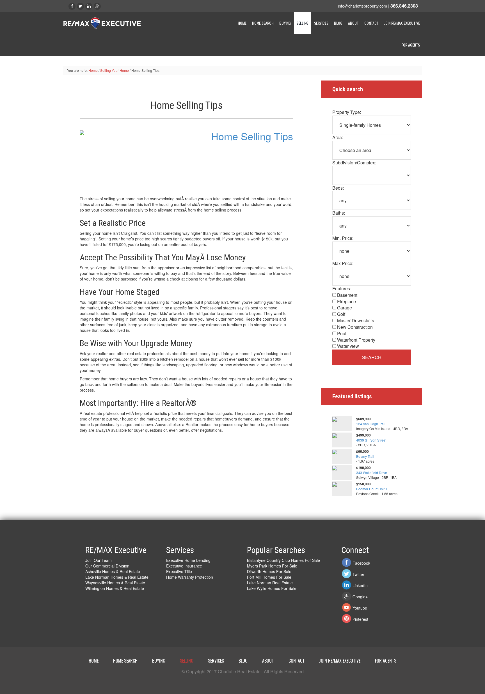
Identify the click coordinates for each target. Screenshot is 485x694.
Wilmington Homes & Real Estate (114, 588)
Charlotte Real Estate (108, 23)
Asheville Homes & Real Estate (112, 571)
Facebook (361, 563)
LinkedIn (360, 585)
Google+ (360, 596)
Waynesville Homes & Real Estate (115, 582)
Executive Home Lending (188, 560)
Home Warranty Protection (189, 577)
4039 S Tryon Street (371, 440)
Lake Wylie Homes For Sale (271, 588)
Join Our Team (98, 560)
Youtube (360, 608)
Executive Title (179, 571)
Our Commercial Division (107, 566)
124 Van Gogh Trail (370, 423)
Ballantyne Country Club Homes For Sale (283, 560)
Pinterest (360, 619)
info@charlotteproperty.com (362, 6)
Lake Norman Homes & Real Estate (116, 577)
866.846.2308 (404, 6)
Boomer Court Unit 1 (371, 488)
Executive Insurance (184, 566)
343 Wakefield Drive (371, 472)
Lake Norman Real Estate (270, 582)
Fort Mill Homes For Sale (269, 577)
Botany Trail (365, 456)
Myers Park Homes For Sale (272, 566)
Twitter (358, 574)
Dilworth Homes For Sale (269, 571)
